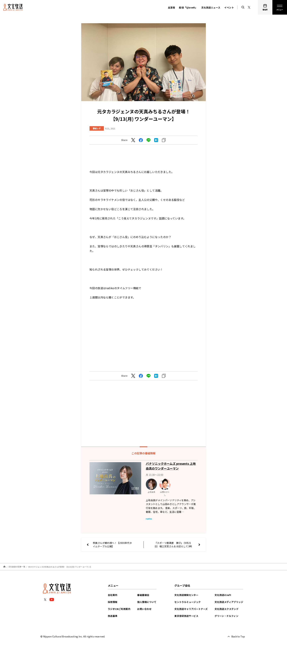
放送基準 (112, 616)
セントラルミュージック (187, 602)
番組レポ (97, 128)
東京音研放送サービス (186, 616)
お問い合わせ (144, 609)
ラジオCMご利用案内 (119, 609)
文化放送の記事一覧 (16, 566)
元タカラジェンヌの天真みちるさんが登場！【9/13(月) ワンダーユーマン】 (60, 566)
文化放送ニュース (210, 7)
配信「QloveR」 (188, 7)
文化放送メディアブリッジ (229, 602)
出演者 (171, 7)
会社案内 (112, 595)
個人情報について (146, 602)
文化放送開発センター (186, 595)
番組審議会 (143, 595)
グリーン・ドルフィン (226, 616)
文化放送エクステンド (227, 609)
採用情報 (112, 602)
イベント (229, 7)
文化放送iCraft (223, 595)
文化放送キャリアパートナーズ (191, 609)
